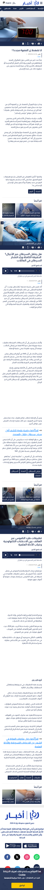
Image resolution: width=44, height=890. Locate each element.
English (8, 3)
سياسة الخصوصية (10, 878)
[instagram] (27, 857)
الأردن (21, 8)
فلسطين (7, 8)
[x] (17, 857)
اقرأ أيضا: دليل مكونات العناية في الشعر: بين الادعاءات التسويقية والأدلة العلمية (23, 742)
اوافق (22, 885)
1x (11, 271)
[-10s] (36, 271)
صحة (14, 8)
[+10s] (39, 271)
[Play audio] (5, 271)
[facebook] (7, 857)
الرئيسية (40, 8)
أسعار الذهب (30, 8)
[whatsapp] (37, 857)
